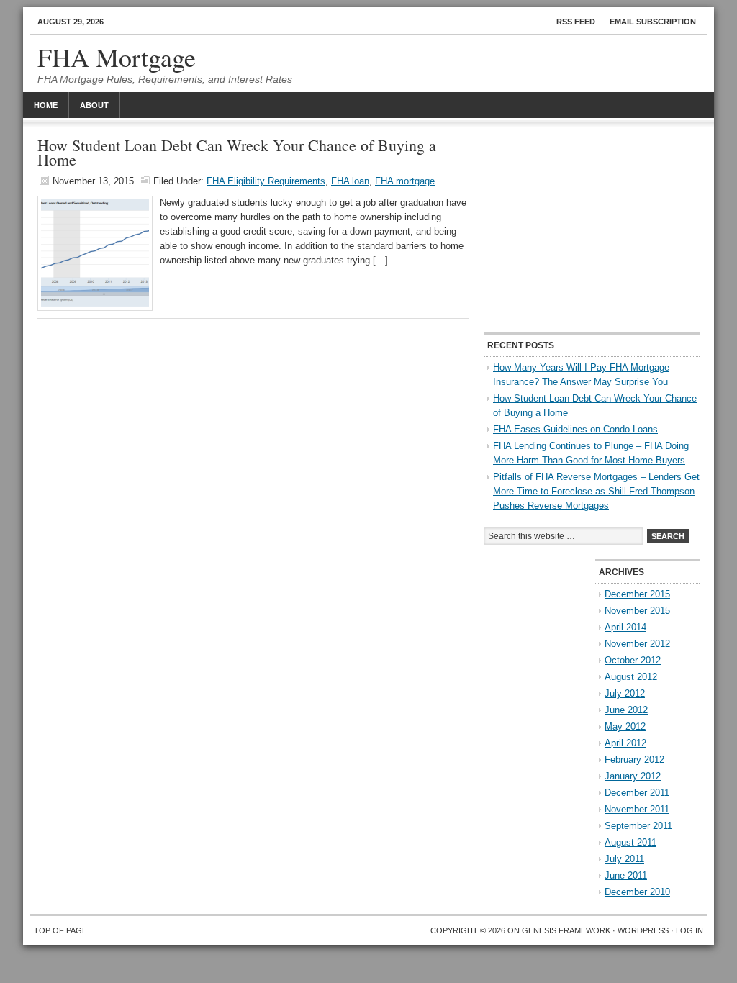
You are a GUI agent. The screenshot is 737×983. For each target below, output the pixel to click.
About (94, 105)
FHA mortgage (405, 181)
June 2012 (626, 710)
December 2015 (637, 594)
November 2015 (637, 610)
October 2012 (633, 660)
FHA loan (350, 181)
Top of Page (60, 930)
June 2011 (626, 875)
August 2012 (631, 676)
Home (46, 105)
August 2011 (630, 842)
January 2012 (633, 776)
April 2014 (625, 627)
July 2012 (625, 693)
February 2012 (634, 759)
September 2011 (638, 825)
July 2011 (624, 858)
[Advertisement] (592, 228)
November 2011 (637, 809)
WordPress (643, 930)
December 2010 (637, 892)
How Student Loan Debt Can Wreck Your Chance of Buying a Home (236, 152)
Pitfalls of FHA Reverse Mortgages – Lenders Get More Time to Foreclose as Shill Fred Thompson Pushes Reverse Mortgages (596, 491)
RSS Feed (575, 21)
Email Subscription (653, 21)
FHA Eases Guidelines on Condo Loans (575, 429)
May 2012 (625, 726)
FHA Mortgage (116, 57)
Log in (689, 930)
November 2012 (637, 643)
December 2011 (637, 792)
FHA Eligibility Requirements (266, 181)
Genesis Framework (566, 930)
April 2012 (625, 743)
